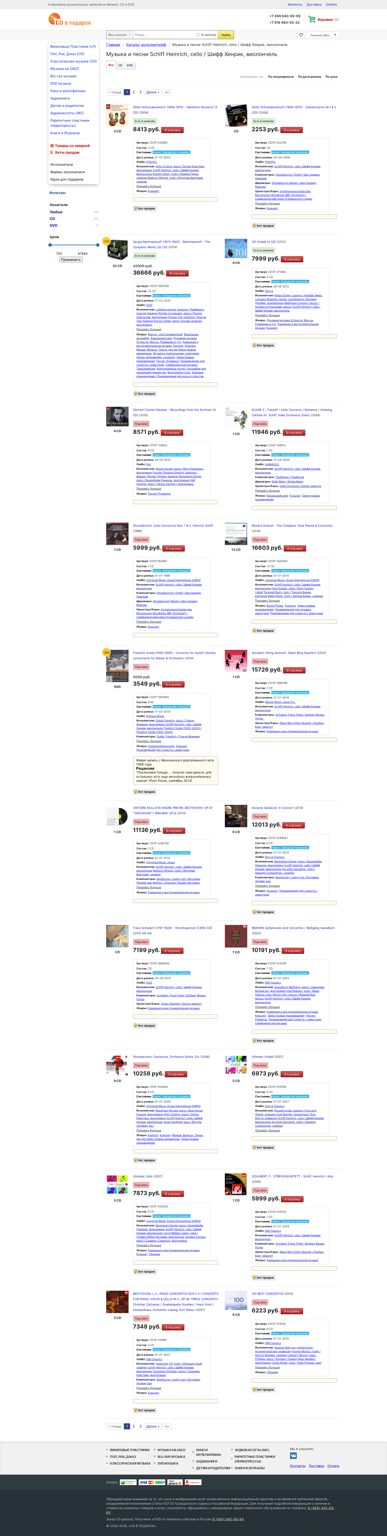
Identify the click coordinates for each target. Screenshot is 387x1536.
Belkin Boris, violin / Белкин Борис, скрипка (295, 596)
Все (111, 65)
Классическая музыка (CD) (73, 61)
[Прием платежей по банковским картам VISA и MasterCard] (152, 1482)
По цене (331, 76)
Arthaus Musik (155, 716)
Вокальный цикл (161, 338)
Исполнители (61, 164)
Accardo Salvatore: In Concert (273, 808)
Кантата (178, 345)
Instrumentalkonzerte (161, 746)
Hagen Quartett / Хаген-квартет (181, 1003)
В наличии (208, 35)
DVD (130, 65)
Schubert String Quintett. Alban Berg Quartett (284, 653)
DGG (149, 305)
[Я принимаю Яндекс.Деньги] (175, 1482)
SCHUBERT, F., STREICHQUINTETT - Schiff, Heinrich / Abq (292, 1176)
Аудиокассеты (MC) (67, 113)
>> (167, 92)
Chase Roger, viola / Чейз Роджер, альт (296, 1362)
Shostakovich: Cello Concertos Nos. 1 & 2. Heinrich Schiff (173, 525)
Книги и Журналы (65, 133)
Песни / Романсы (167, 361)
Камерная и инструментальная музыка (292, 731)
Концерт (153, 191)
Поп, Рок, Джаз (123, 1456)
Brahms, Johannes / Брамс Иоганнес (176, 882)
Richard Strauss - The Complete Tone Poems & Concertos (292, 525)
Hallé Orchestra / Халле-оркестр (300, 486)
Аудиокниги (60, 98)
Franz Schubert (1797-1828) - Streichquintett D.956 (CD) (172, 928)
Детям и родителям (67, 105)
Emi (148, 464)
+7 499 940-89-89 (285, 16)
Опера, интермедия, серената (155, 357)
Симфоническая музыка (181, 364)
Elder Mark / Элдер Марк (287, 481)
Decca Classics (274, 857)
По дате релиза (309, 76)
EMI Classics (273, 982)
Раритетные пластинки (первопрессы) (69, 123)
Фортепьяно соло (178, 372)
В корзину (172, 130)
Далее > (153, 92)
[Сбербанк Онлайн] (128, 1482)
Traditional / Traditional (289, 477)
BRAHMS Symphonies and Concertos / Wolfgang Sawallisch (293, 928)
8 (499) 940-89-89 (228, 1519)
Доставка (314, 4)
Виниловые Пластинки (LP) (73, 46)
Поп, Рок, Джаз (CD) (67, 54)
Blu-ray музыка (63, 76)
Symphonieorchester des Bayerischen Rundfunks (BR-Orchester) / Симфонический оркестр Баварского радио (283, 195)
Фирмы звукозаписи (67, 172)
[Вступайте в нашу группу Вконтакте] (293, 1455)
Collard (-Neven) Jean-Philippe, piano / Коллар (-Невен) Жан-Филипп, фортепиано (286, 1358)
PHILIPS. (151, 162)
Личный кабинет (322, 35)
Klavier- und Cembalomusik (165, 334)
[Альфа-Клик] (193, 1482)
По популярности (281, 76)
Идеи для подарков (67, 179)
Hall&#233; (272, 464)
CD (120, 65)
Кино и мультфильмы (68, 91)
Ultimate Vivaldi (263, 1056)
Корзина (328, 19)
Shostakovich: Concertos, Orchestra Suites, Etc (166, 1056)
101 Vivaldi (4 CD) (264, 241)
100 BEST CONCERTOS (268, 1293)
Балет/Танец (275, 605)
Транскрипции (145, 368)
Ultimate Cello (143, 1176)
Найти (225, 35)
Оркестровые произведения (286, 1015)
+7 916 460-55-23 (284, 22)
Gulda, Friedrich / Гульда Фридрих (178, 736)
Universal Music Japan (160, 862)
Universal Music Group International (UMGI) (173, 580)
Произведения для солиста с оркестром (296, 613)
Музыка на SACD (64, 69)
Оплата (331, 4)
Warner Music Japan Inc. (280, 702)
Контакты (295, 4)
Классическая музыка (130, 1463)
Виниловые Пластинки (129, 1450)
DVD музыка (60, 83)
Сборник (154, 1254)
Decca (269, 291)
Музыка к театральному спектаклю (176, 353)
